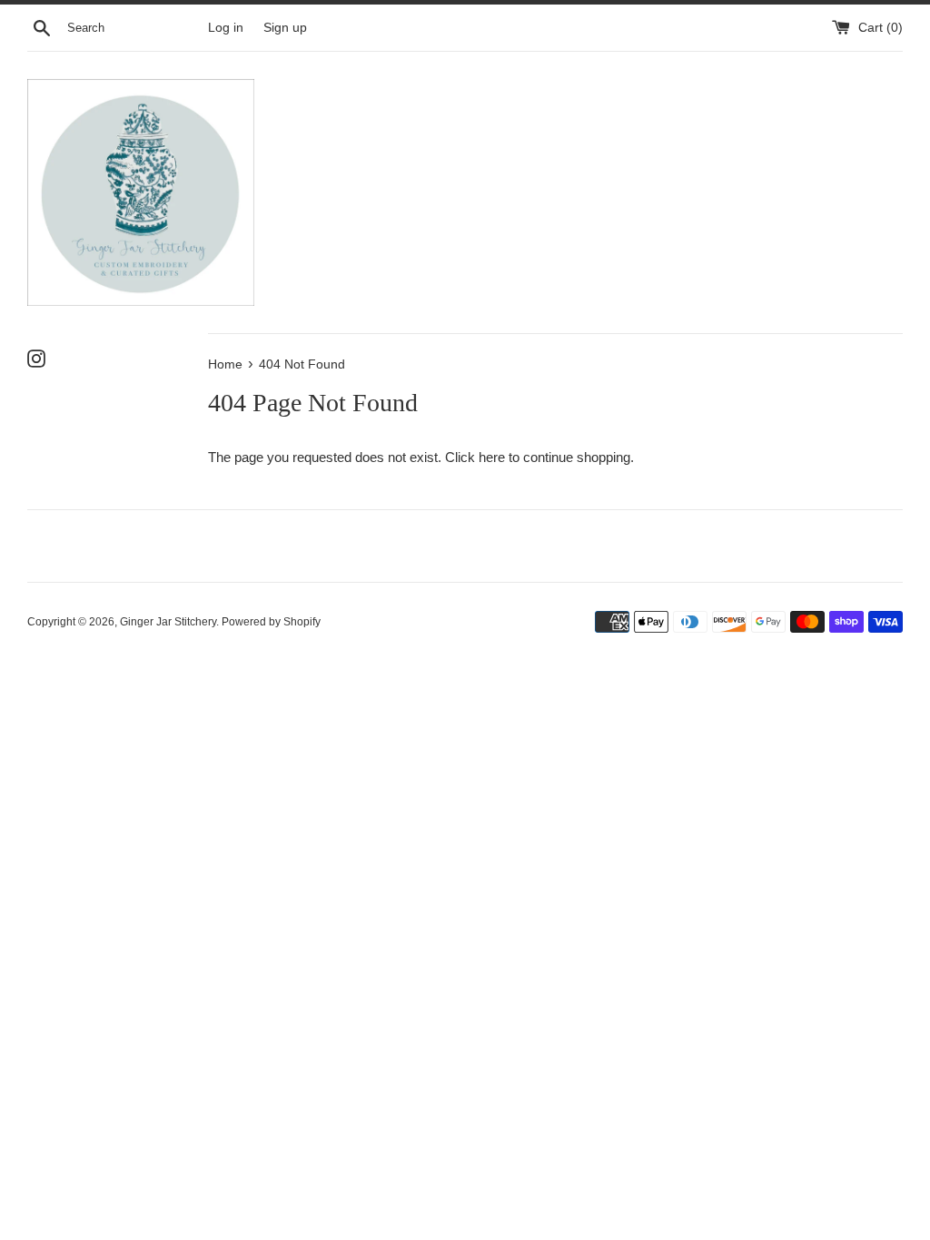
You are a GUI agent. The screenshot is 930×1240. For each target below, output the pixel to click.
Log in (225, 27)
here (492, 457)
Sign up (285, 27)
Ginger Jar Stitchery (168, 621)
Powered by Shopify (271, 621)
